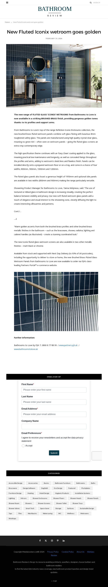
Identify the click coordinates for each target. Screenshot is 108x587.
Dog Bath (44, 488)
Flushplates (85, 488)
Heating (30, 493)
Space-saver (44, 508)
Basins (46, 483)
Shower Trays (78, 503)
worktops (12, 518)
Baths (93, 483)
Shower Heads (75, 498)
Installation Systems (82, 493)
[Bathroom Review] (54, 11)
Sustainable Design (87, 508)
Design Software (29, 488)
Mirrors (24, 498)
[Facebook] (5, 124)
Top (55, 581)
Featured (71, 488)
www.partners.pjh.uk (68, 345)
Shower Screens (44, 503)
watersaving (47, 513)
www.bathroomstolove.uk (26, 349)
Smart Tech (30, 508)
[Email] (5, 152)
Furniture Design (15, 493)
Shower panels (92, 498)
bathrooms (80, 483)
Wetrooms (84, 513)
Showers (28, 503)
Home (7, 22)
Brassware (13, 488)
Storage (58, 508)
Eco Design (58, 488)
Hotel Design (44, 493)
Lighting (12, 498)
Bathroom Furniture (62, 483)
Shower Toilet (61, 503)
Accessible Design (15, 483)
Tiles (20, 513)
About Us (80, 552)
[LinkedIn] (5, 145)
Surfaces (70, 508)
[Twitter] (5, 131)
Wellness (70, 513)
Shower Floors (58, 498)
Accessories (33, 483)
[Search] (91, 3)
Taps (10, 513)
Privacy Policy (53, 552)
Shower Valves (14, 508)
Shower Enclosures (40, 498)
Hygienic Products (62, 493)
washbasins (32, 513)
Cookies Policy (68, 552)
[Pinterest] (5, 138)
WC (59, 513)
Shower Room (14, 503)
